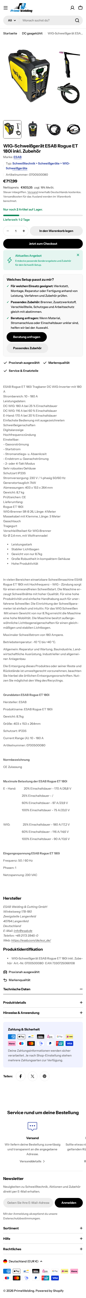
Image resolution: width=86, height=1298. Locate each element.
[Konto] (72, 7)
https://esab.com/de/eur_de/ (31, 940)
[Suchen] (77, 20)
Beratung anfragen (26, 337)
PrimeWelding (24, 1291)
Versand (32, 192)
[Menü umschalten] (5, 7)
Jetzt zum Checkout (43, 244)
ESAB (18, 157)
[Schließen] (78, 255)
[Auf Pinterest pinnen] (44, 1076)
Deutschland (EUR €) (23, 1261)
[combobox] (43, 20)
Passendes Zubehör (27, 348)
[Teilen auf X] (32, 1076)
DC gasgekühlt (32, 33)
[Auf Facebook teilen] (20, 1076)
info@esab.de (23, 931)
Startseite (10, 33)
